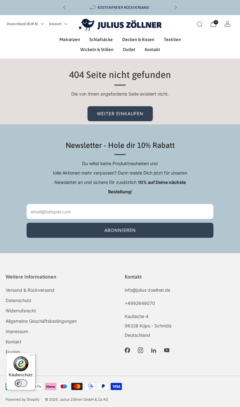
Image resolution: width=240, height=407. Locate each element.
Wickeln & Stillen (96, 49)
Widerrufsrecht (21, 310)
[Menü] (31, 356)
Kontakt (152, 49)
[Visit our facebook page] (127, 350)
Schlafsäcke (101, 39)
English (13, 352)
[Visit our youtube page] (166, 350)
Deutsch (55, 24)
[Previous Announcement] (64, 7)
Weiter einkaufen (120, 113)
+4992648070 (140, 303)
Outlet (129, 49)
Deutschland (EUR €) (22, 24)
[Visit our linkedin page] (153, 350)
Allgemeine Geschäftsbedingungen (41, 321)
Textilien (172, 39)
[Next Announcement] (176, 7)
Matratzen (69, 39)
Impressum (17, 331)
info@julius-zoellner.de (147, 290)
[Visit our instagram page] (140, 350)
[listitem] (120, 7)
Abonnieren (120, 230)
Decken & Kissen (138, 39)
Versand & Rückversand (30, 290)
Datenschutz (19, 300)
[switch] (21, 383)
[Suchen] (199, 24)
